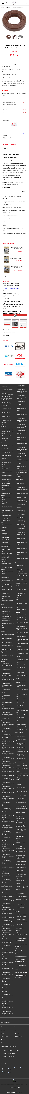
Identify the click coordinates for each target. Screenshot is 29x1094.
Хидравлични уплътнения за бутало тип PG (8, 741)
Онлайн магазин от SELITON (14, 1092)
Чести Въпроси (5, 1036)
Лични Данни (18, 1036)
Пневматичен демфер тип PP (21, 521)
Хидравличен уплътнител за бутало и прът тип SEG (8, 708)
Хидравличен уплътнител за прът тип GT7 (22, 437)
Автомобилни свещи (21, 956)
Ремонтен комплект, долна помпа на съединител (21, 940)
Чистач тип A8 (20, 717)
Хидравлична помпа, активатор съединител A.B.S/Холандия (22, 934)
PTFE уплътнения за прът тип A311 (7, 941)
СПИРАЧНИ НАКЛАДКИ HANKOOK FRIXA (21, 816)
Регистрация (18, 1026)
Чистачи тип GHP (21, 726)
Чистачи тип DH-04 (22, 729)
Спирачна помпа (21, 904)
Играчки (17, 969)
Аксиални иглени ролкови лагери (6, 576)
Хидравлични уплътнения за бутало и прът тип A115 (8, 679)
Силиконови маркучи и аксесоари (21, 976)
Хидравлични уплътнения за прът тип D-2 (7, 947)
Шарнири (19, 782)
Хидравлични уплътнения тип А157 (8, 929)
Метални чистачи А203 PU (21, 681)
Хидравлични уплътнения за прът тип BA (7, 974)
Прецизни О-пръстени (21, 951)
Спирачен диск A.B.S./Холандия (20, 821)
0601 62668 (11, 1056)
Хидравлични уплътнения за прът (6, 885)
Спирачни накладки (22, 902)
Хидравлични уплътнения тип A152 (8, 908)
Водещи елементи (20, 736)
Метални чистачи (21, 636)
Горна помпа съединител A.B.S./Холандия (21, 928)
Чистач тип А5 (20, 703)
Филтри (17, 911)
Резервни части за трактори (21, 966)
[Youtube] (6, 1059)
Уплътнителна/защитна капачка (20, 908)
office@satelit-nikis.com (13, 1050)
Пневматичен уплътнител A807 (21, 537)
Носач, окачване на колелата (21, 792)
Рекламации (4, 1026)
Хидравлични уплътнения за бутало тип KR (8, 730)
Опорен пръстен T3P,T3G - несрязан (21, 608)
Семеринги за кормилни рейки (5, 417)
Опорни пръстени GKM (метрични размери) (21, 593)
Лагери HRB (5, 542)
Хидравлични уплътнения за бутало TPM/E (8, 844)
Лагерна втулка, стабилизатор (20, 788)
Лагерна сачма (6, 611)
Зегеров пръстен (6, 584)
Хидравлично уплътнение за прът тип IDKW (22, 449)
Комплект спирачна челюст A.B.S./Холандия (21, 836)
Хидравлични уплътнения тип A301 (8, 787)
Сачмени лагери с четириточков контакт (7, 552)
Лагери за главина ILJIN (21, 778)
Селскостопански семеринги (6, 409)
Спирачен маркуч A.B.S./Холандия (21, 875)
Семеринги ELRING (7, 429)
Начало (2, 7)
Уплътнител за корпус (5, 521)
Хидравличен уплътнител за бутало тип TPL (8, 839)
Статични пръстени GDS (21, 598)
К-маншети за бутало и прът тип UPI (7, 702)
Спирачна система (20, 812)
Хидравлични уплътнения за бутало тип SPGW (8, 736)
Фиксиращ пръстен (7, 524)
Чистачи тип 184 (21, 670)
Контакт (17, 1030)
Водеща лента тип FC (22, 751)
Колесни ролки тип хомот (6, 626)
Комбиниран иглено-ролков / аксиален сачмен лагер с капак (7, 563)
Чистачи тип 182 (21, 665)
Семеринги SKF (6, 435)
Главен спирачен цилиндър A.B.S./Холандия (21, 842)
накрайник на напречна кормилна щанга (21, 802)
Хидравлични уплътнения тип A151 (8, 904)
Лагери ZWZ (5, 537)
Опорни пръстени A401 (21, 566)
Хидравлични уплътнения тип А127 (8, 783)
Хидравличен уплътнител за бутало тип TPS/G (8, 833)
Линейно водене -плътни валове (6, 617)
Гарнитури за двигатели (19, 733)
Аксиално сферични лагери (7, 646)
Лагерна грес (5, 593)
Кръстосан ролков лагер (6, 639)
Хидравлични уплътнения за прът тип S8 (7, 996)
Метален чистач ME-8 (22, 692)
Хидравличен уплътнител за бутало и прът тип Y (8, 714)
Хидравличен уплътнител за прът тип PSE (22, 420)
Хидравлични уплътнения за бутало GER (8, 850)
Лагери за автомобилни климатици (4, 529)
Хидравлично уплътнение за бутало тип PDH (8, 810)
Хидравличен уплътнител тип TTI (22, 386)
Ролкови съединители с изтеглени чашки (7, 635)
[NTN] (20, 364)
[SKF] (9, 374)
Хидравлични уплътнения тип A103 (8, 758)
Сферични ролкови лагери (6, 498)
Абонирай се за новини (9, 332)
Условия (3, 1039)
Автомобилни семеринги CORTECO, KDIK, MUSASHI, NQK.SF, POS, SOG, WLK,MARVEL (7, 396)
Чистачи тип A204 (21, 617)
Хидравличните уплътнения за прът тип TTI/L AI (7, 1013)
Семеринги (7, 7)
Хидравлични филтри (22, 921)
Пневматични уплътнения (19, 480)
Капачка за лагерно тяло (6, 603)
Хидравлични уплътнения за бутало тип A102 (8, 753)
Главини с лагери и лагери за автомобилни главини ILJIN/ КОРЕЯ (22, 767)
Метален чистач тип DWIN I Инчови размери (22, 645)
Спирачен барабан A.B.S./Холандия (21, 825)
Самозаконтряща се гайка (6, 590)
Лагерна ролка (6, 596)
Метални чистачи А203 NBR (21, 686)
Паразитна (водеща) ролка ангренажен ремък (7, 651)
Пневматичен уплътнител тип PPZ (22, 547)
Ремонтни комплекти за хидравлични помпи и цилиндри (22, 472)
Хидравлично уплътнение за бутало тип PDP (8, 815)
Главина (19, 771)
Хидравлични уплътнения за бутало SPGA (8, 867)
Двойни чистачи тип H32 (22, 711)
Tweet (22, 133)
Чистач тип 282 (21, 672)
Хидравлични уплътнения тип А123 (8, 779)
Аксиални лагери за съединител (7, 656)
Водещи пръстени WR (21, 740)
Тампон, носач (20, 798)
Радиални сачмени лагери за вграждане (6, 507)
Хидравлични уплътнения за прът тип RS (7, 980)
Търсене (17, 1033)
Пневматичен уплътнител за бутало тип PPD (22, 558)
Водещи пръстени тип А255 (21, 744)
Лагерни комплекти (7, 510)
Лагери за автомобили (4, 534)
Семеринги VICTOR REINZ (7, 432)
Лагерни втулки (6, 515)
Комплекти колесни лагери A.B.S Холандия (22, 774)
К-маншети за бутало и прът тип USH (7, 697)
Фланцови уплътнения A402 (20, 570)
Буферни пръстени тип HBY (7, 990)
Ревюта (5, 148)
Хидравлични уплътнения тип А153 (8, 912)
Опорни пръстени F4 (22, 579)
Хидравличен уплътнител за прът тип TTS (22, 408)
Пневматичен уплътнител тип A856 (22, 501)
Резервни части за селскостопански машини (20, 961)
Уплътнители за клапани (6, 421)
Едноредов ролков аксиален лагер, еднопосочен (6, 557)
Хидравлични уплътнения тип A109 (8, 770)
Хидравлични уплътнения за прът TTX (22, 443)
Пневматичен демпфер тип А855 (22, 496)
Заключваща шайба (7, 587)
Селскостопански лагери (6, 463)
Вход (2, 1033)
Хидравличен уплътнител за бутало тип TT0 (8, 821)
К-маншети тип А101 (6, 670)
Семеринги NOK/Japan (4, 439)
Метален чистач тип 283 (21, 699)
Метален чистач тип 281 (21, 695)
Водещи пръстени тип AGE (21, 759)
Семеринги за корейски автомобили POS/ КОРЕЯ (7, 404)
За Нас (3, 1030)
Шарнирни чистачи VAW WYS (22, 650)
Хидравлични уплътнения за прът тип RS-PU (7, 986)
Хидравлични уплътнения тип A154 (8, 916)
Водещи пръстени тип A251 (21, 748)
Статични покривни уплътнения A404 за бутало (21, 583)
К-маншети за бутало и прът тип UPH (7, 691)
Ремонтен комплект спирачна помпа (21, 892)
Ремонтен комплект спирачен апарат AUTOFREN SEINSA (21, 898)
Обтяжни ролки (6, 620)
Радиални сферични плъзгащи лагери (7, 608)
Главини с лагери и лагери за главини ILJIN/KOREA (7, 447)
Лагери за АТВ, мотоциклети (5, 545)
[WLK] (20, 375)
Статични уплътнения (21, 563)
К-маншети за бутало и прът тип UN (7, 685)
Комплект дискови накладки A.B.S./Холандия (21, 831)
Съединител (18, 924)
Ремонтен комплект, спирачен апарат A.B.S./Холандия (21, 863)
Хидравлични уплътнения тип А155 (8, 921)
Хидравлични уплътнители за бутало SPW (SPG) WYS (7, 874)
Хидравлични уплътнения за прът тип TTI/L (7, 1007)
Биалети (19, 784)
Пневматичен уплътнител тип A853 (22, 492)
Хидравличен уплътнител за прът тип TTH (22, 414)
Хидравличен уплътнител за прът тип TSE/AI (22, 391)
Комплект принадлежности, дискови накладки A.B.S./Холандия (20, 849)
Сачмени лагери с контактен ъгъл (6, 476)
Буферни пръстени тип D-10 (7, 957)
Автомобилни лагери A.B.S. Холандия (7, 451)
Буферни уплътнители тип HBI (22, 460)
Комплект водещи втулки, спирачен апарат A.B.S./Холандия (21, 870)
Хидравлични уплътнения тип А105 (8, 766)
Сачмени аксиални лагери (6, 471)
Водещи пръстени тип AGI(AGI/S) (21, 755)
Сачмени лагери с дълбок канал (6, 467)
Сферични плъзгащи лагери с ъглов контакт (7, 599)
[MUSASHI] (20, 356)
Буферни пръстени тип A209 (7, 937)
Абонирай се (7, 277)
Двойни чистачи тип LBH (22, 720)
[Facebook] (3, 1059)
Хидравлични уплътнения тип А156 (8, 925)
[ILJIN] (9, 346)
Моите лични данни (15, 1087)
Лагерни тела (5, 512)
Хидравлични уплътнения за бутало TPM (8, 792)
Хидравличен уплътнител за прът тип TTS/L (22, 397)
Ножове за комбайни (21, 972)
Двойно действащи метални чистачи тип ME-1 (21, 677)
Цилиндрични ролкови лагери (5, 484)
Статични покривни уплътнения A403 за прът (21, 575)
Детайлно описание (9, 144)
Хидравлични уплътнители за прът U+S (7, 968)
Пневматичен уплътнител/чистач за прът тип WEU (22, 516)
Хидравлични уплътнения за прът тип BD (7, 962)
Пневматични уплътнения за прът (21, 484)
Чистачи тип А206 (21, 619)
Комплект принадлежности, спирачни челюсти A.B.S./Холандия (21, 856)
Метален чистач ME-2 (22, 689)
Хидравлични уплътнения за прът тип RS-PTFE (22, 426)
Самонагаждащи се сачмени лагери (6, 480)
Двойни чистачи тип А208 (22, 633)
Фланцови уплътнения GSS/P (21, 588)
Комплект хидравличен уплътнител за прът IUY (22, 466)
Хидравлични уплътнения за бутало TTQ (8, 856)
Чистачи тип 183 (21, 667)
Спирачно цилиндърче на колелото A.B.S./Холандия (20, 881)
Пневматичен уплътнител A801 (21, 529)
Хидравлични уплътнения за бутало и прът (7, 665)
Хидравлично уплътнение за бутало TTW (8, 862)
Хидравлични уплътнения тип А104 (8, 762)
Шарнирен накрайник (8, 623)
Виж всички (6, 335)
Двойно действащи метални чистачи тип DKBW (22, 655)
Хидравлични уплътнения (4, 660)
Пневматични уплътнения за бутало (21, 525)
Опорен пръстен (6, 518)
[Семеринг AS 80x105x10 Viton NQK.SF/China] (14, 32)
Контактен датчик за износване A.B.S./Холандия (22, 888)
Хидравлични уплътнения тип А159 (8, 933)
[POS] (9, 356)
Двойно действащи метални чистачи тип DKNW (22, 661)
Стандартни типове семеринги (17, 7)
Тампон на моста (21, 795)
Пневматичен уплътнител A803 (21, 533)
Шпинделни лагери (7, 642)
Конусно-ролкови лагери (6, 488)
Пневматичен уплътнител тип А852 (22, 488)
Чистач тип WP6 (21, 708)
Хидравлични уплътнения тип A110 (8, 774)
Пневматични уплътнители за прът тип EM (22, 506)
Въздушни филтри (22, 914)
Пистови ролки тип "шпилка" (7, 581)
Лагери (3, 442)
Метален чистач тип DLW (22, 640)
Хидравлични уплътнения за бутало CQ (8, 747)
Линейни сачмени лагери (6, 568)
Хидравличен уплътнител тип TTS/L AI (21, 403)
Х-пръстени (18, 953)
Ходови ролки (6, 549)
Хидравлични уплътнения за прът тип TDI (7, 1001)
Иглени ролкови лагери (6, 502)
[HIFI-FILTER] (9, 364)
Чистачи (17, 612)
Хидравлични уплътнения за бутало (7, 719)
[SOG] (20, 346)
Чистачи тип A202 (21, 614)
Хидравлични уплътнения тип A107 (8, 674)
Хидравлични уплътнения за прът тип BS (7, 891)
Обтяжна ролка (6, 614)
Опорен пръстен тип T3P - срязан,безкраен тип (22, 603)
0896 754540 (11, 1053)
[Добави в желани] (25, 120)
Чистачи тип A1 (21, 705)
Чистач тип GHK (21, 724)
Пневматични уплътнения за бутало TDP (22, 542)
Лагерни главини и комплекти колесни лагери (6, 493)
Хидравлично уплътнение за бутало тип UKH (8, 881)
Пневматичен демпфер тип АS (21, 511)
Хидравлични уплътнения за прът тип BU (22, 432)
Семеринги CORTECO (4, 425)
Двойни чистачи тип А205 (22, 623)
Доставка (3, 1043)
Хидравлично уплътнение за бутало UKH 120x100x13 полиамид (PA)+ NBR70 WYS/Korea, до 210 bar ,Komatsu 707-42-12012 (18, 248)
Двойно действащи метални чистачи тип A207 (21, 628)
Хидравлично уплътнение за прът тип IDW (22, 455)
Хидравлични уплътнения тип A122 (8, 900)
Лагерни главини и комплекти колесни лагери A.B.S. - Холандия (6, 458)
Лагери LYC (5, 540)
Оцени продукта (6, 135)
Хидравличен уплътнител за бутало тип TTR (8, 827)
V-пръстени (20, 476)
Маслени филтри (21, 916)
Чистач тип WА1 (21, 714)
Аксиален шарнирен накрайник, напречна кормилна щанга (21, 808)
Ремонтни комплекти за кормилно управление (21, 946)
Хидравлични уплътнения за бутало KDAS (8, 724)
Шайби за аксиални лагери (7, 572)
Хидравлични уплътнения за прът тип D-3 (7, 952)
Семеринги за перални (5, 413)
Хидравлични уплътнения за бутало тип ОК (8, 798)
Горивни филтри (21, 919)
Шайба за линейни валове (6, 630)
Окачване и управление (21, 763)
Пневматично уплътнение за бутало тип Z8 (22, 552)
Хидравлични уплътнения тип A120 (8, 895)
